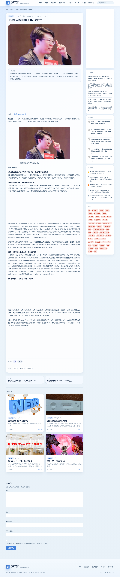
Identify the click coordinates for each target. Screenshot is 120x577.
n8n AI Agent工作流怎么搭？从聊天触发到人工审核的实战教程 (100, 172)
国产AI (90, 239)
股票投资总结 (103, 248)
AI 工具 (77, 3)
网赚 (108, 245)
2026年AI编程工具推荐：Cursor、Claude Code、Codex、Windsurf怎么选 (101, 179)
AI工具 (103, 217)
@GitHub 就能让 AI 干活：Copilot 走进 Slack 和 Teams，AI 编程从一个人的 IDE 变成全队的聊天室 (100, 78)
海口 (89, 245)
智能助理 (97, 242)
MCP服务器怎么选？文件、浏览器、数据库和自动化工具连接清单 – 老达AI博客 (101, 158)
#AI (15, 361)
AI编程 (90, 220)
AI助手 (104, 213)
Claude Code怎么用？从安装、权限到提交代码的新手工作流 (101, 185)
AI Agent (94, 210)
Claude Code (107, 223)
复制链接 (29, 368)
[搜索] (99, 2)
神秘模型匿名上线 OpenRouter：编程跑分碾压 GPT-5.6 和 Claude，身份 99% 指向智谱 (100, 109)
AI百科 (109, 217)
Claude (98, 223)
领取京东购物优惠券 (19, 114)
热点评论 (91, 3)
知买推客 (53, 3)
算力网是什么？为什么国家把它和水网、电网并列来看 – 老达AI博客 (101, 122)
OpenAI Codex (104, 232)
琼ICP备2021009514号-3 (107, 572)
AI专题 (46, 3)
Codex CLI (91, 226)
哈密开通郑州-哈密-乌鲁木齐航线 (18, 421)
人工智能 (108, 235)
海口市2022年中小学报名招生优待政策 (20, 461)
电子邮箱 (9, 521)
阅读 (39, 429)
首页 (40, 3)
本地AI (104, 242)
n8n (89, 232)
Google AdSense (98, 229)
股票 (96, 248)
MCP (107, 229)
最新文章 (86, 567)
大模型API (97, 239)
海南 (109, 242)
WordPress (100, 235)
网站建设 (102, 245)
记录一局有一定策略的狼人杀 (56, 461)
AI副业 (90, 213)
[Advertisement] (44, 97)
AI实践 (97, 217)
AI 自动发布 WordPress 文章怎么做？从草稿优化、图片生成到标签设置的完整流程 (101, 197)
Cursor (99, 226)
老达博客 (90, 248)
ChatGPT (91, 223)
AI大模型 (90, 217)
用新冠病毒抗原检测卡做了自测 (57, 421)
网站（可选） (9, 531)
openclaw (91, 235)
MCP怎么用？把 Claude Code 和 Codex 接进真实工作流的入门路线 (99, 191)
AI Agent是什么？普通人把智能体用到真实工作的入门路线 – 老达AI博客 (101, 150)
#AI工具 (20, 361)
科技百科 (95, 245)
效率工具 (90, 242)
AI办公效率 (97, 213)
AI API (101, 210)
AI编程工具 (97, 220)
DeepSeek (107, 226)
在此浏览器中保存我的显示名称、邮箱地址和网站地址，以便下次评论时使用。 (27, 543)
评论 (7, 490)
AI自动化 (104, 220)
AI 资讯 (84, 3)
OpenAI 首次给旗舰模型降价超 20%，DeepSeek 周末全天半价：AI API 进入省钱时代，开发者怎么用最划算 (100, 93)
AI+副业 (70, 3)
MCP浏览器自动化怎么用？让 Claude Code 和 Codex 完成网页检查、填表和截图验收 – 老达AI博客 (101, 131)
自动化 (90, 251)
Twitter (21, 368)
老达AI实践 (62, 3)
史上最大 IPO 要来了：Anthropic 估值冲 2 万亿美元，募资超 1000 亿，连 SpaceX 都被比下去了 (99, 101)
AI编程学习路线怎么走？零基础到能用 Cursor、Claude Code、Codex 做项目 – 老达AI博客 (101, 141)
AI (89, 210)
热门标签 (110, 567)
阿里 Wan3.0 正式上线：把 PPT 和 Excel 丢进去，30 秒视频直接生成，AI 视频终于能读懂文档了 (100, 86)
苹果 (95, 251)
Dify (89, 229)
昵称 (7, 512)
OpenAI (95, 232)
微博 (15, 368)
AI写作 (107, 210)
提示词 (104, 239)
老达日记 (12, 9)
